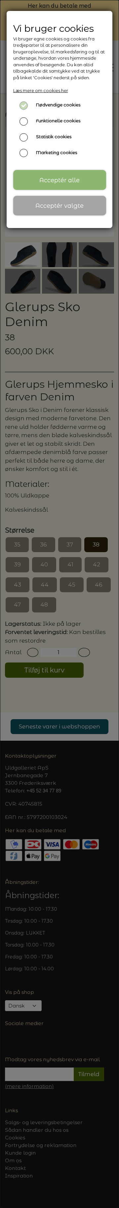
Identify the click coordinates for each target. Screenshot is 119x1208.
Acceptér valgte (59, 205)
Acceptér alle (59, 180)
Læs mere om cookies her (40, 90)
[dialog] (59, 604)
